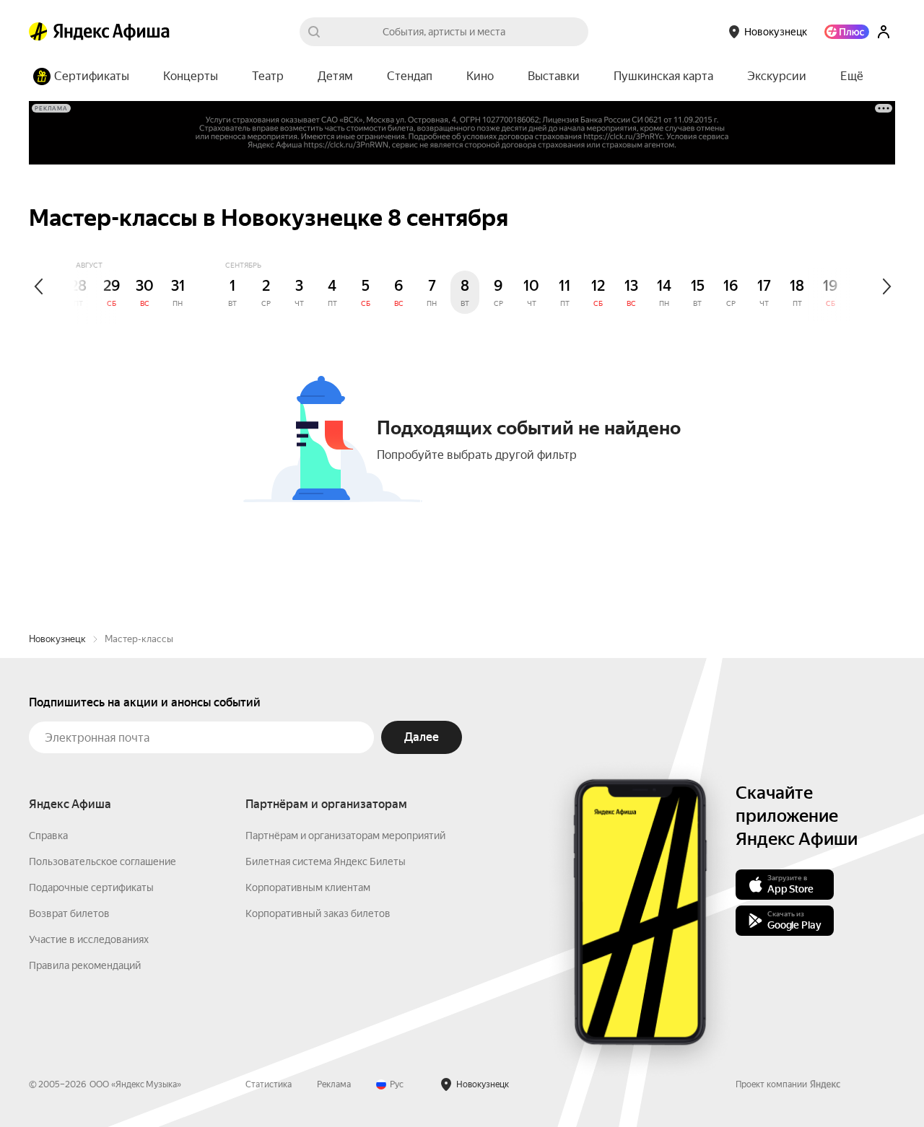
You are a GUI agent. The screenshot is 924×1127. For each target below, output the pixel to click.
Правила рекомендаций (85, 965)
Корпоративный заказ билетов (318, 913)
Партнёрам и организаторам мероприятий (345, 835)
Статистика (268, 1084)
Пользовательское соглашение (102, 861)
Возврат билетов (69, 913)
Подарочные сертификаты (91, 887)
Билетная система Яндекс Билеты (325, 861)
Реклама (334, 1084)
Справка (48, 835)
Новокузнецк (57, 638)
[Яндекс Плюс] (846, 32)
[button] (852, 76)
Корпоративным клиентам (307, 887)
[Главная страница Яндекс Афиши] (38, 31)
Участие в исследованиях (89, 939)
